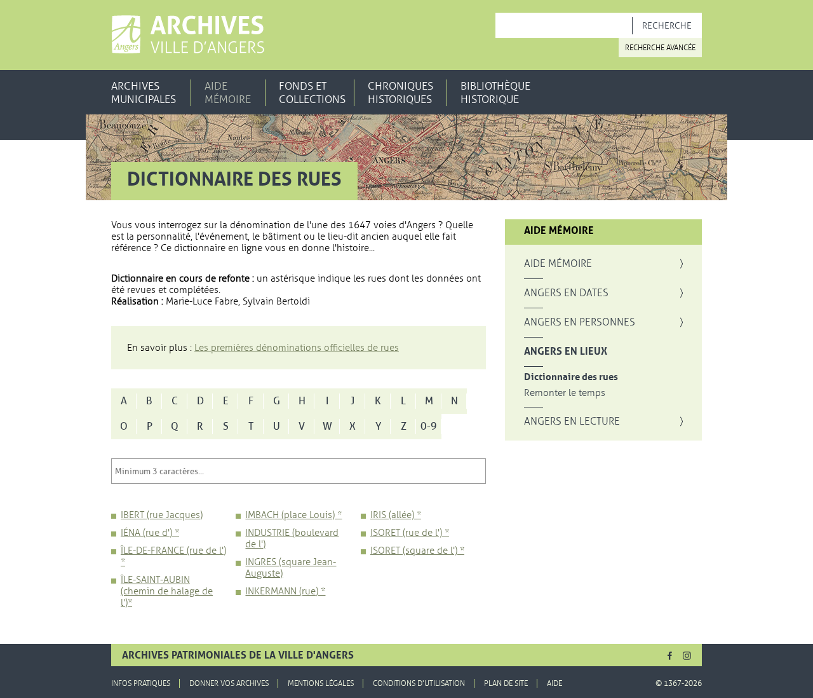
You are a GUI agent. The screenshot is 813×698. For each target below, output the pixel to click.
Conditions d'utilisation (419, 683)
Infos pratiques (140, 683)
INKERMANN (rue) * (285, 591)
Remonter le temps (564, 393)
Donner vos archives (229, 683)
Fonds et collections (312, 92)
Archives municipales (143, 92)
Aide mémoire (228, 92)
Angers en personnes (579, 322)
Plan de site (506, 683)
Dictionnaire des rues (571, 377)
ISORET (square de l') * (417, 550)
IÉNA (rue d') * (150, 532)
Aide (554, 683)
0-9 (428, 426)
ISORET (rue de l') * (409, 532)
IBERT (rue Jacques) (162, 515)
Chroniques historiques (400, 92)
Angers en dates (566, 293)
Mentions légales (321, 683)
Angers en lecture (572, 421)
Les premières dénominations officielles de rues (296, 347)
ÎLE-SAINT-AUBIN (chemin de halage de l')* (167, 591)
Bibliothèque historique (495, 92)
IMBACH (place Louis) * (293, 515)
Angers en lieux (565, 351)
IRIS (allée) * (395, 515)
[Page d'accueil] (187, 34)
